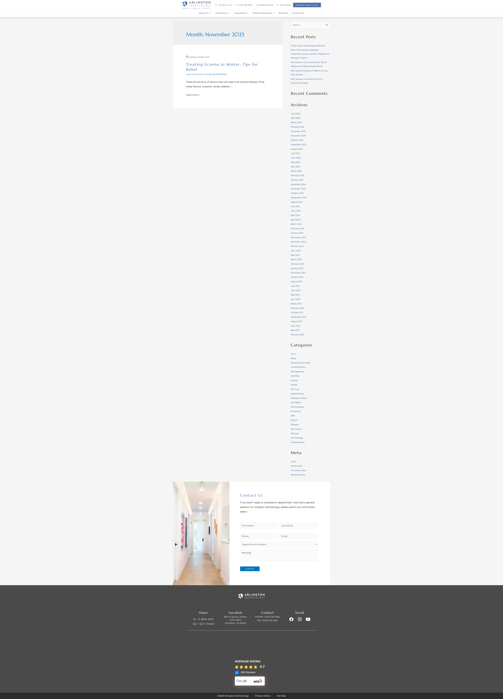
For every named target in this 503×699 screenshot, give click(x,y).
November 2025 (298, 135)
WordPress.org (298, 474)
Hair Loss (295, 389)
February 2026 (297, 127)
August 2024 (297, 202)
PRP (293, 416)
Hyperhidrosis (297, 393)
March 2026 (296, 122)
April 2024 (295, 219)
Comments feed (298, 470)
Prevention (296, 411)
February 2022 (297, 308)
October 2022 (297, 277)
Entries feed (296, 466)
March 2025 (296, 171)
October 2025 (297, 140)
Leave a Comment (194, 74)
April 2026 (295, 118)
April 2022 (295, 299)
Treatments (240, 13)
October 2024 (297, 193)
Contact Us (298, 13)
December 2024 (298, 184)
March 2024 (296, 224)
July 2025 (295, 153)
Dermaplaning (297, 371)
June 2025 (296, 158)
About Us (204, 13)
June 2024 (296, 211)
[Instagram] (300, 619)
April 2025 (295, 166)
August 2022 (297, 281)
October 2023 (297, 246)
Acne (293, 354)
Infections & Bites (299, 398)
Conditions (221, 13)
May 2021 (295, 330)
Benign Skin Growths (300, 362)
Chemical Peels (298, 367)
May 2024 (295, 215)
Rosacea (295, 424)
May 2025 (295, 162)
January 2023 (297, 268)
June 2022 (296, 290)
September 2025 (298, 144)
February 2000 (297, 334)
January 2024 (297, 233)
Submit (249, 569)
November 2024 (298, 188)
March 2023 (296, 259)
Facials (294, 384)
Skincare (295, 433)
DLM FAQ (295, 376)
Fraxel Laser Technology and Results (308, 45)
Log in (293, 461)
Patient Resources (262, 13)
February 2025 (297, 175)
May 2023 (295, 255)
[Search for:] (310, 25)
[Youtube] (308, 619)
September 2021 (298, 317)
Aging (293, 358)
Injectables (296, 402)
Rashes (294, 420)
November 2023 (298, 241)
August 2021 (296, 321)
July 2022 (295, 286)
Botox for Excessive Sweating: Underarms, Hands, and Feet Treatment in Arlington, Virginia (310, 54)
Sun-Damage (297, 438)
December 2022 (298, 273)
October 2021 (297, 312)
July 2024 (295, 206)
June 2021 (295, 326)
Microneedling (297, 407)
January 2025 (297, 180)
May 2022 (295, 295)
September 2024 (299, 197)
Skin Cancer (296, 429)
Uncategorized (297, 442)
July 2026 (295, 113)
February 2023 (297, 264)
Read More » (193, 95)
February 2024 (297, 228)
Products (283, 13)
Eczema (208, 74)
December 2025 (298, 131)
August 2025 (297, 149)
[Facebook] (291, 619)
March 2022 (296, 303)
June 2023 (296, 250)
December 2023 (298, 237)
